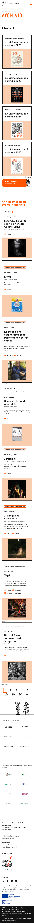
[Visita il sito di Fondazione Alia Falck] (25, 794)
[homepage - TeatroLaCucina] (7, 865)
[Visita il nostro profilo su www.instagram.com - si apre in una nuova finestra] (3, 881)
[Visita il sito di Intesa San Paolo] (25, 803)
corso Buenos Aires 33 (9, 847)
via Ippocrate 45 (8, 829)
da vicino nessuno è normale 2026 (15, 267)
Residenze (8, 211)
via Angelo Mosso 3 (8, 838)
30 (20, 694)
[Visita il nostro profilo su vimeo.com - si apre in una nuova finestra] (11, 881)
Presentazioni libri (10, 388)
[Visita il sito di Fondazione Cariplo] (9, 794)
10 (6, 694)
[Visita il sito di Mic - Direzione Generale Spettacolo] (25, 784)
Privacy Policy (6, 911)
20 (13, 694)
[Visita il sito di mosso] (9, 727)
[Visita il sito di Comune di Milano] (9, 774)
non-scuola (8, 264)
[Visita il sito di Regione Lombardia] (25, 774)
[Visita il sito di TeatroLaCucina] (25, 746)
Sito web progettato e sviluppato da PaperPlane (16, 918)
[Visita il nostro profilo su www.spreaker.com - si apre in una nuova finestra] (16, 881)
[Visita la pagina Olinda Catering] (9, 746)
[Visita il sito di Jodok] (25, 727)
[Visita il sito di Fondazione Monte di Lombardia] (9, 803)
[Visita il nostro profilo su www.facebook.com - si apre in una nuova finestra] (7, 881)
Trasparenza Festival (16, 913)
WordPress (12, 920)
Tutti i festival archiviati (12, 184)
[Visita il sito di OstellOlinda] (9, 737)
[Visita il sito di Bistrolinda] (25, 737)
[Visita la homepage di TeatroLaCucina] (11, 3)
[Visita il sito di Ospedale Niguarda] (9, 784)
